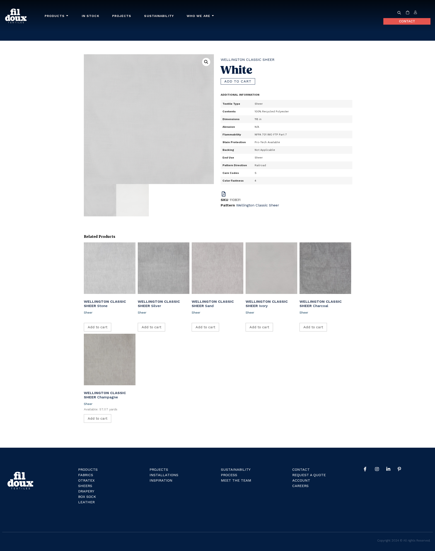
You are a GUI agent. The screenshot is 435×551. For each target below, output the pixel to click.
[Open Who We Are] (213, 16)
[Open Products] (67, 16)
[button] (206, 62)
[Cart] (407, 12)
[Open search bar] (399, 12)
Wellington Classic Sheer (247, 59)
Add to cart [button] (97, 327)
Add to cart (237, 81)
